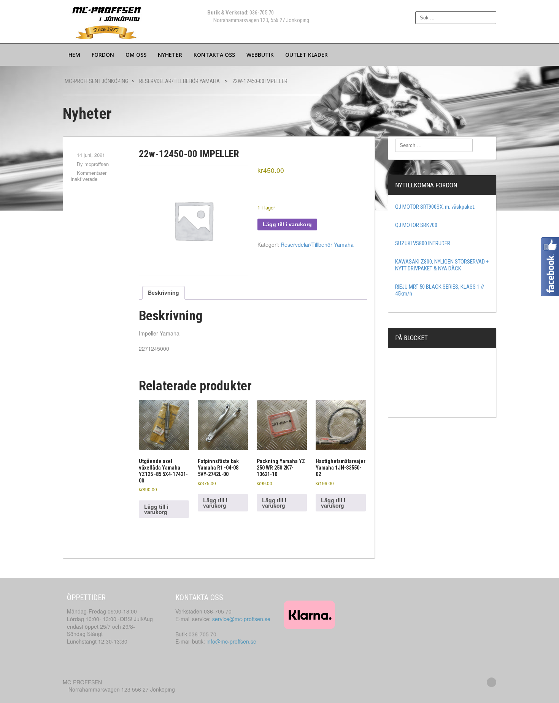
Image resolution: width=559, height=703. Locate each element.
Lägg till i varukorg (287, 224)
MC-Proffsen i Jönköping (97, 81)
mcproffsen (96, 164)
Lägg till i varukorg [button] (156, 509)
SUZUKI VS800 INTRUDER (422, 243)
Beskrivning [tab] (163, 292)
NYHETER (170, 54)
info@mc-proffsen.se (231, 641)
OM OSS (135, 54)
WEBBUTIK (260, 54)
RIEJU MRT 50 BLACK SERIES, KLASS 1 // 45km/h (439, 290)
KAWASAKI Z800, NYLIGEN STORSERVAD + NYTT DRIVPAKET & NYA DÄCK (442, 265)
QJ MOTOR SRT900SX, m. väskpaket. (435, 206)
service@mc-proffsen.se (241, 619)
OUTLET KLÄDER (306, 54)
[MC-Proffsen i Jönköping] (127, 21)
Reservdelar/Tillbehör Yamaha (317, 244)
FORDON (103, 54)
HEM (74, 54)
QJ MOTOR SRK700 (416, 225)
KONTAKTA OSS (214, 54)
